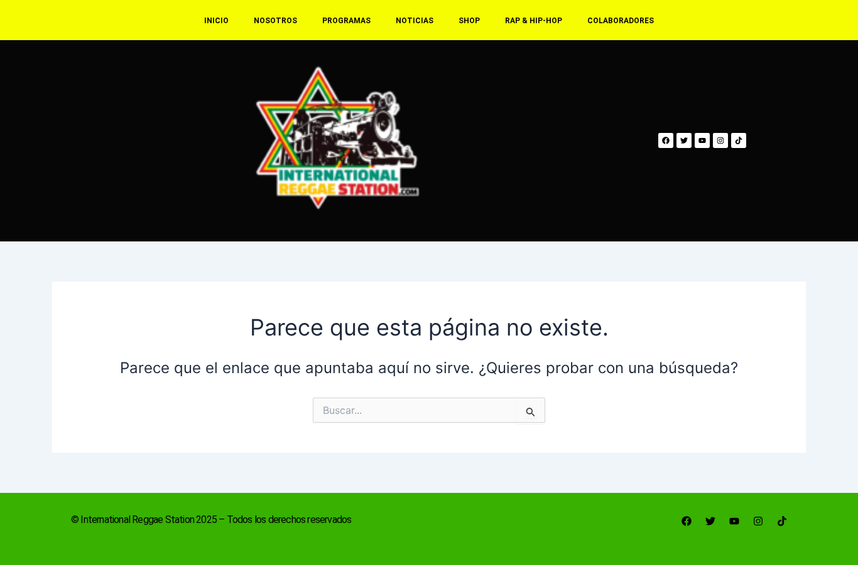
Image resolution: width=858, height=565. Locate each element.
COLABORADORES (620, 20)
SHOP (469, 20)
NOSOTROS (275, 20)
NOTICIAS (414, 20)
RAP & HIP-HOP (533, 20)
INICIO (216, 20)
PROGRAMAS (346, 20)
